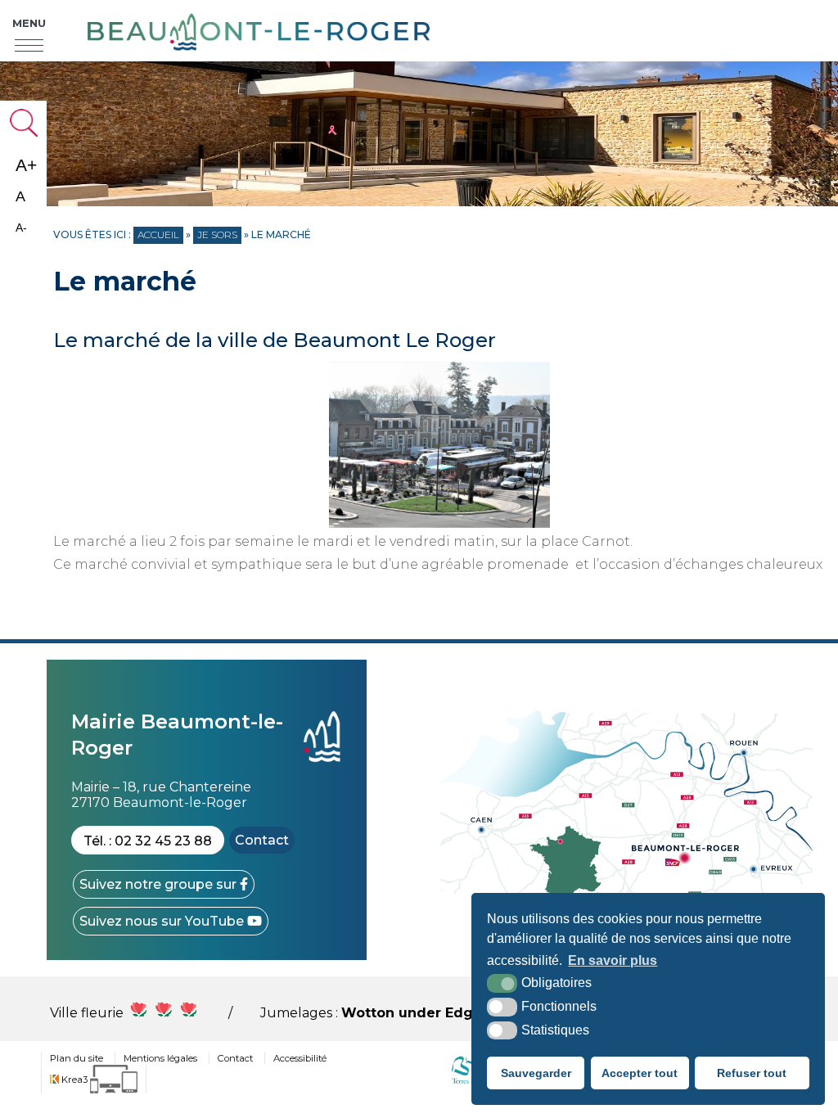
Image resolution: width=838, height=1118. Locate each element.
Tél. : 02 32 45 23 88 (147, 841)
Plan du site (76, 1058)
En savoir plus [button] (612, 960)
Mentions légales (160, 1058)
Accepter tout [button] (639, 1073)
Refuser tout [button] (751, 1073)
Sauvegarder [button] (536, 1073)
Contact (262, 840)
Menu (29, 22)
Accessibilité (300, 1058)
